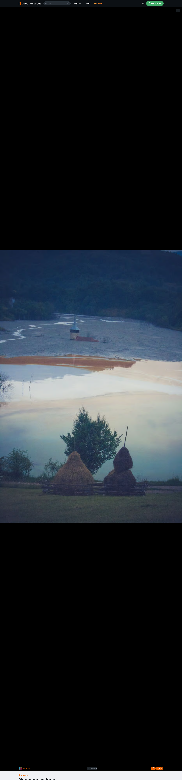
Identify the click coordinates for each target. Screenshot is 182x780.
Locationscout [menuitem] (30, 3)
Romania (23, 775)
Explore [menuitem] (77, 3)
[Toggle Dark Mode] (143, 3)
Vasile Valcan (28, 768)
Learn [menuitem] (87, 3)
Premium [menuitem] (98, 3)
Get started (156, 3)
